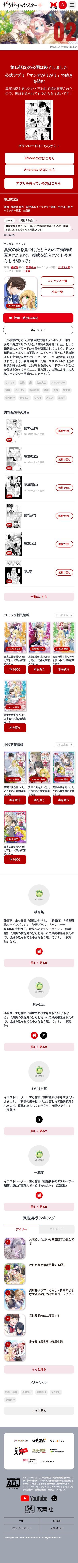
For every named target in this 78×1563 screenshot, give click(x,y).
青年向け (41, 1392)
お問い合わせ (57, 1528)
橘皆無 (14, 206)
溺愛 (7, 390)
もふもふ (10, 382)
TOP (21, 1521)
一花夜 (26, 210)
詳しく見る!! (39, 962)
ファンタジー (58, 382)
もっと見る (39, 1369)
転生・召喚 (11, 1392)
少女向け (10, 1399)
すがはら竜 (64, 206)
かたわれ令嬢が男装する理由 (47, 1264)
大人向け (56, 1392)
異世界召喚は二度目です (44, 1315)
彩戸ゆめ (31, 206)
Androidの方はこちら (40, 169)
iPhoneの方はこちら (40, 158)
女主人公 (41, 382)
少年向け (27, 1392)
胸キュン (24, 397)
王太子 (61, 397)
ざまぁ (49, 397)
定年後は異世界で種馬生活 (46, 1341)
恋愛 (22, 382)
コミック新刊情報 (17, 615)
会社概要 (57, 1521)
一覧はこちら (39, 596)
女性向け (10, 397)
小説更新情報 (13, 744)
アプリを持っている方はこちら (38, 183)
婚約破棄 (34, 390)
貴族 (55, 390)
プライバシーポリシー (22, 1528)
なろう (37, 397)
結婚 (46, 390)
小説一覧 (57, 291)
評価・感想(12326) (26, 317)
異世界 (66, 390)
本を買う (15, 669)
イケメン (20, 390)
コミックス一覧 (57, 280)
